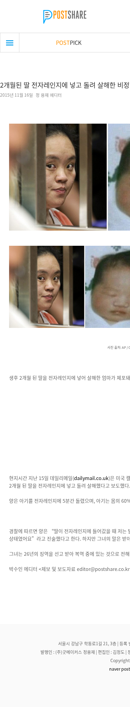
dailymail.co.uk (91, 478)
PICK (69, 42)
